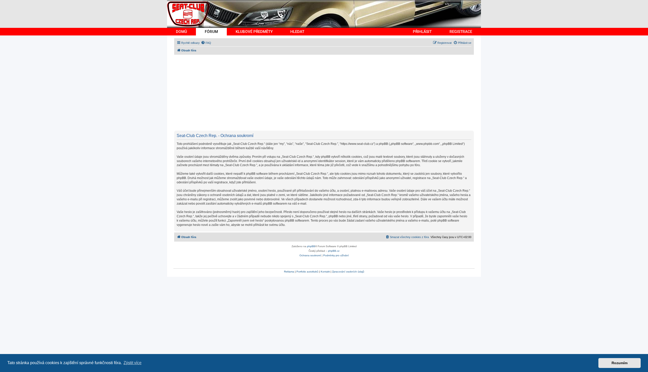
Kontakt (325, 271)
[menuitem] (206, 43)
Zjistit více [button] (132, 363)
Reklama (289, 271)
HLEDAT (297, 31)
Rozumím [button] (619, 363)
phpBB (311, 246)
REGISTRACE (461, 31)
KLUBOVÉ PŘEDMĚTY (254, 31)
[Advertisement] (326, 92)
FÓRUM (211, 31)
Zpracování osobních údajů (348, 271)
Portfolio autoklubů (307, 271)
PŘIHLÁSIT (422, 31)
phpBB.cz (333, 250)
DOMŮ (181, 31)
